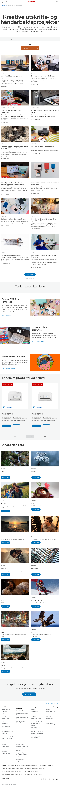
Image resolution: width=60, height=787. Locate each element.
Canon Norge (6, 778)
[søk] (6, 2)
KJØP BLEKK (16, 425)
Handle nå (6, 425)
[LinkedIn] (49, 779)
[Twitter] (53, 779)
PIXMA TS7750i (7, 414)
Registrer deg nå (29, 694)
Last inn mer (30, 274)
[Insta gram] (45, 779)
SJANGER (30, 12)
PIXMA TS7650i (37, 414)
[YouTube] (57, 779)
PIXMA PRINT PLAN (7, 384)
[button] (15, 436)
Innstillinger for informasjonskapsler (34, 774)
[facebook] (41, 779)
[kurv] (2, 2)
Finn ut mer (5, 477)
